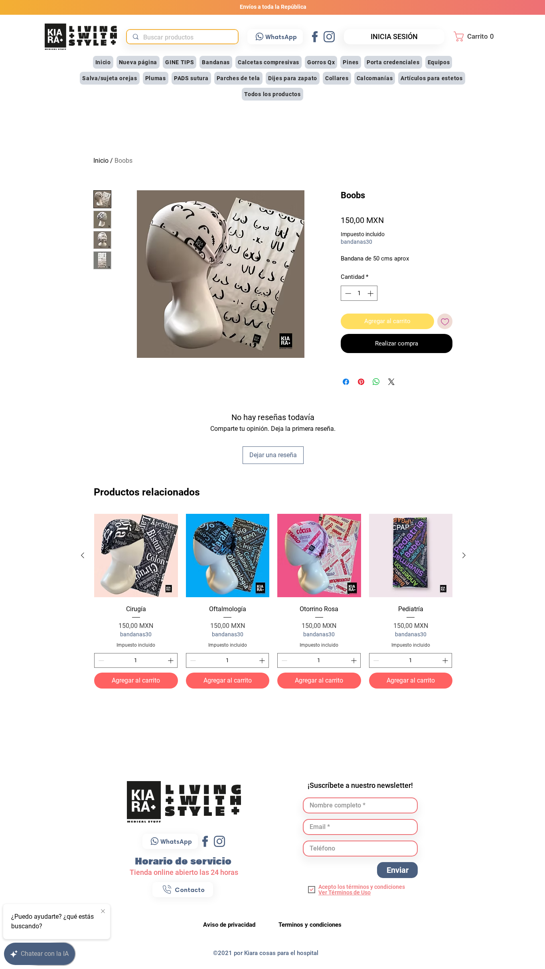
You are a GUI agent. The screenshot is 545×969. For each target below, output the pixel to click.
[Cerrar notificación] (103, 911)
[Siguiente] (464, 555)
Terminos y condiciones (310, 924)
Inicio (101, 160)
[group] (273, 601)
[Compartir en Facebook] (346, 382)
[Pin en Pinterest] (361, 382)
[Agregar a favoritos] (445, 321)
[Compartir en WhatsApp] (376, 382)
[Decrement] (100, 660)
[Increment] (171, 660)
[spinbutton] (135, 660)
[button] (476, 36)
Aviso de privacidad (230, 924)
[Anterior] (82, 555)
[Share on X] (391, 382)
